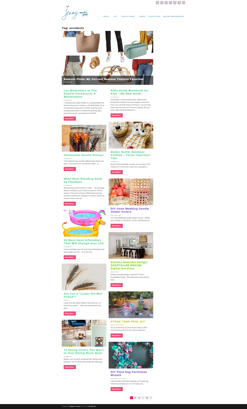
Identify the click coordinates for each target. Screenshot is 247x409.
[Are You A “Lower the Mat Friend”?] (84, 277)
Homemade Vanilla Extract (83, 155)
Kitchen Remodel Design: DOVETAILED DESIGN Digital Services (129, 265)
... (143, 398)
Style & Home (128, 16)
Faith (65, 300)
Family (142, 16)
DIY (115, 16)
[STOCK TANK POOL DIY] (131, 304)
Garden (113, 325)
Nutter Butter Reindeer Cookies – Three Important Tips (130, 155)
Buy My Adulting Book (173, 16)
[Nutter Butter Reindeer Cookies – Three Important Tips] (131, 135)
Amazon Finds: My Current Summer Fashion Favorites (104, 79)
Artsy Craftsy (114, 215)
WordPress (92, 406)
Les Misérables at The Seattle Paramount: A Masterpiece (80, 93)
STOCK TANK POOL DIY (128, 321)
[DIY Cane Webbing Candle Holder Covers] (131, 191)
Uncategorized (68, 82)
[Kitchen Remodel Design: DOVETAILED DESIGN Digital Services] (131, 245)
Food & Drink (154, 16)
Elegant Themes (75, 406)
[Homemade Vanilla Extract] (84, 138)
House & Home (115, 272)
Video (119, 215)
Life (68, 300)
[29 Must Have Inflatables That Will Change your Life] (84, 223)
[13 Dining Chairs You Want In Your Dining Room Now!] (84, 333)
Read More (69, 119)
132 (147, 399)
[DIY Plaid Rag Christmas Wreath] (131, 355)
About (106, 16)
